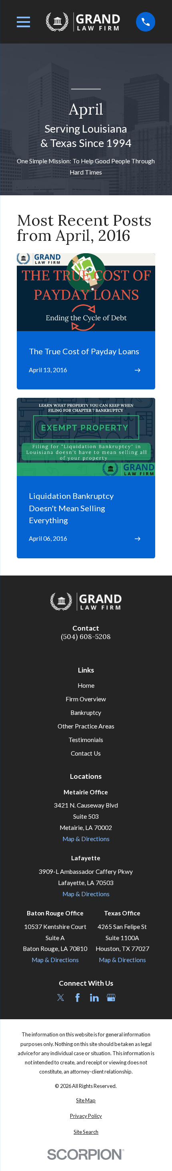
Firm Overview (86, 699)
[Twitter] (60, 997)
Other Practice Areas (86, 726)
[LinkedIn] (94, 997)
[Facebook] (77, 997)
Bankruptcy (85, 712)
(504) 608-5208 (86, 636)
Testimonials (85, 739)
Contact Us (86, 753)
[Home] (83, 22)
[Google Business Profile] (111, 997)
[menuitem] (86, 1100)
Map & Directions (86, 838)
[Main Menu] (23, 22)
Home (86, 685)
